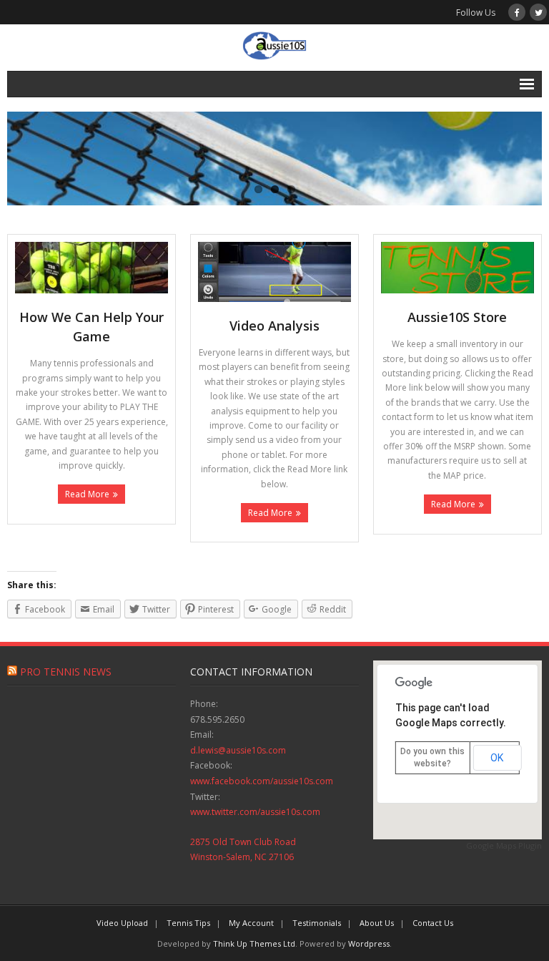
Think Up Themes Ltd (254, 943)
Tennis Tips (188, 922)
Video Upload (122, 922)
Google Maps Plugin (504, 845)
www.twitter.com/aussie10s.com (255, 812)
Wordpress (369, 943)
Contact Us (432, 922)
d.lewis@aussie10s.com (238, 750)
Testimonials (316, 922)
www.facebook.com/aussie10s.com (261, 781)
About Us (377, 922)
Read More (87, 494)
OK (496, 758)
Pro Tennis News (66, 671)
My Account (251, 922)
